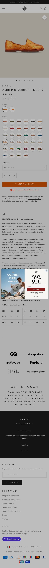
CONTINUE (36, 289)
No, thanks (36, 296)
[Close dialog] (46, 270)
